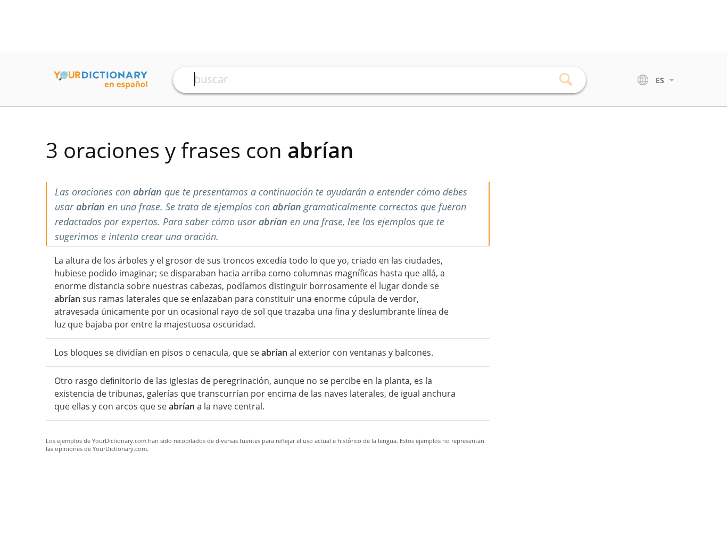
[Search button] (566, 80)
